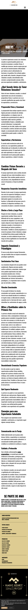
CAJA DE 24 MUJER (5, 543)
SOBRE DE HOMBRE (5, 549)
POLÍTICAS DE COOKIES (6, 531)
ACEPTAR (4, 607)
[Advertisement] (14, 24)
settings (3, 605)
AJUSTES (11, 607)
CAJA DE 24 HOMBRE (6, 541)
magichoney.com (14, 573)
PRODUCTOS (4, 539)
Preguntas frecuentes (7, 563)
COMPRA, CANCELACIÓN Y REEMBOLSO (9, 533)
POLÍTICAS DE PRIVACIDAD (7, 529)
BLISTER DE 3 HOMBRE (6, 545)
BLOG (3, 559)
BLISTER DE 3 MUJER (5, 547)
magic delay (4, 553)
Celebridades (5, 561)
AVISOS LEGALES (5, 527)
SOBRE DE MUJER (5, 551)
